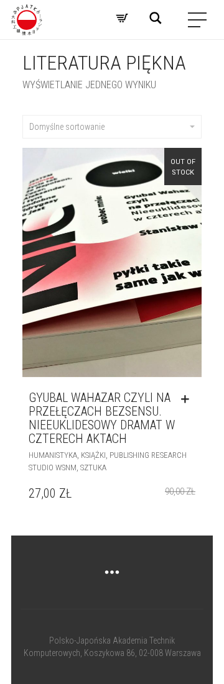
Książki (93, 455)
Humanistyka (53, 455)
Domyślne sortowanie (67, 127)
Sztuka (93, 467)
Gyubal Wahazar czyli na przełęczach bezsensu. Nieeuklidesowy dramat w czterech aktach (102, 418)
